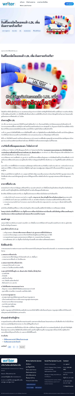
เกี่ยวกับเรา (28, 364)
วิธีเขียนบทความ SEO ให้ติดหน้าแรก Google (16, 339)
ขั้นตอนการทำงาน (30, 378)
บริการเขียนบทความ (31, 375)
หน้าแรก (22, 2)
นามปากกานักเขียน (42, 2)
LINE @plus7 (69, 4)
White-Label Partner (25, 5)
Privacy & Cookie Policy (32, 380)
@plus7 (68, 364)
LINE (9, 347)
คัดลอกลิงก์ (22, 347)
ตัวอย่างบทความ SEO (31, 372)
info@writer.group (68, 386)
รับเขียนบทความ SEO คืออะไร (12, 342)
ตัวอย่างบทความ (30, 2)
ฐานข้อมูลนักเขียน (30, 367)
